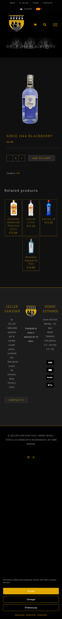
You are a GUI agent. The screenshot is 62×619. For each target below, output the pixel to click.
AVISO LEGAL (45, 435)
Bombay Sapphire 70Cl (31, 260)
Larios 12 (48, 218)
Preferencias (31, 607)
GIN (18, 173)
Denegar (31, 599)
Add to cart (41, 158)
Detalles (13, 211)
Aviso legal (20, 615)
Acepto (31, 591)
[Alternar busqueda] (44, 24)
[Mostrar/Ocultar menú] (55, 24)
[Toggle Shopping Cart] (35, 24)
